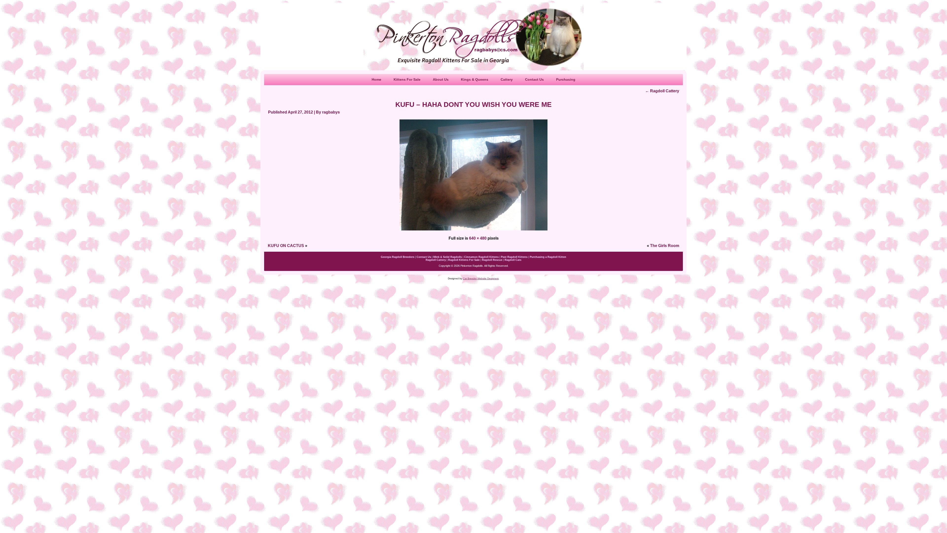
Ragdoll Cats (513, 259)
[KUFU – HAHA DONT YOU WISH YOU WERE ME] (473, 231)
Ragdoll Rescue (492, 259)
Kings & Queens (474, 79)
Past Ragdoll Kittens (514, 256)
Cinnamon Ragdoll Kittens (481, 256)
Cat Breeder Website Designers (481, 278)
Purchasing (565, 79)
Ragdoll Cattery (662, 91)
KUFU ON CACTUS (286, 246)
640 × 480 (478, 238)
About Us (441, 79)
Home (376, 79)
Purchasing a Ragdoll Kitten (548, 256)
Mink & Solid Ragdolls (447, 256)
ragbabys (331, 112)
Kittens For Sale (407, 79)
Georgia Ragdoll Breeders (397, 256)
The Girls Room (664, 246)
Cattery (507, 79)
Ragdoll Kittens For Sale (464, 259)
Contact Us (534, 79)
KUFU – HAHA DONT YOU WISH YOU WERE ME (473, 104)
